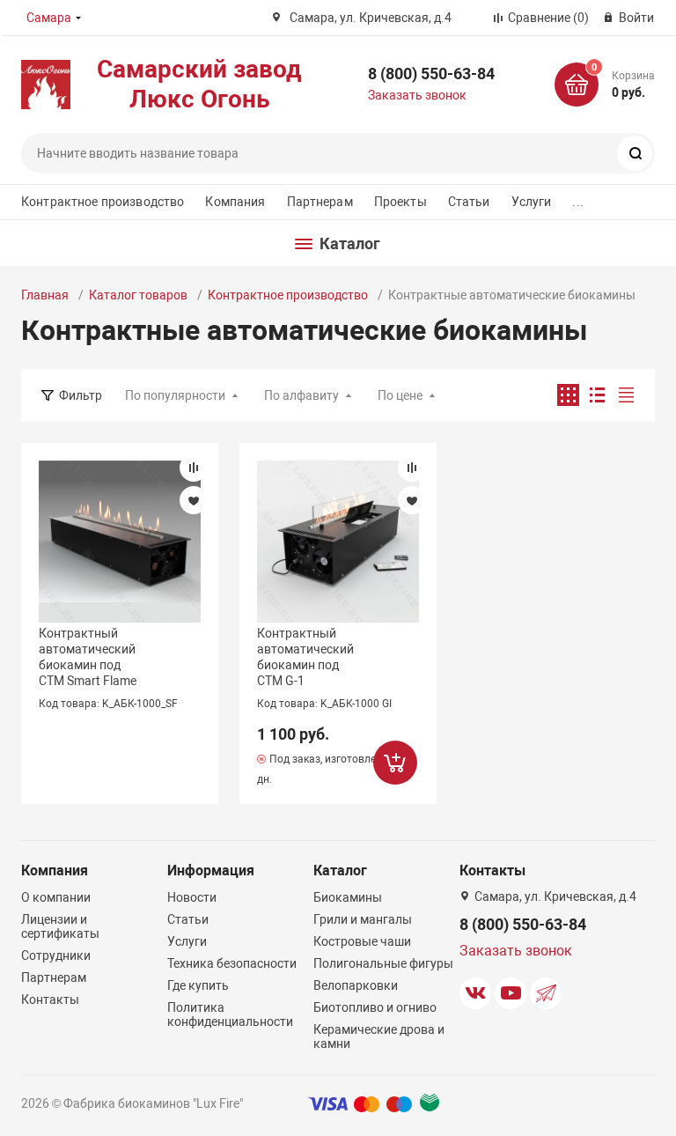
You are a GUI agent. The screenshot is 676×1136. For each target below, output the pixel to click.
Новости (192, 897)
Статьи (469, 202)
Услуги (531, 202)
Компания (235, 202)
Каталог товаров (138, 295)
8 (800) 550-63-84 (431, 73)
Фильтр (80, 395)
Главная (45, 295)
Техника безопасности (232, 963)
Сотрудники (56, 955)
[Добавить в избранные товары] (194, 500)
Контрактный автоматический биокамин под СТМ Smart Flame (87, 657)
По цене (400, 395)
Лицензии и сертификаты (60, 926)
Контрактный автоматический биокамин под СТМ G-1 (305, 657)
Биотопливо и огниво (375, 1007)
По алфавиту (301, 395)
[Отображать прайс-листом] (626, 395)
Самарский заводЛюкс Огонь (199, 84)
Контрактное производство (102, 202)
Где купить (198, 985)
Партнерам (320, 202)
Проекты (400, 202)
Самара (48, 18)
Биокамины (347, 897)
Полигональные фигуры (383, 963)
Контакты (50, 999)
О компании (56, 897)
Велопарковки (355, 985)
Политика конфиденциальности (230, 1014)
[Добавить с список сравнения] (194, 468)
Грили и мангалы (362, 919)
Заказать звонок (417, 95)
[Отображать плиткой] (568, 395)
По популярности (175, 395)
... (577, 202)
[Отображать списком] (597, 395)
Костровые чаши (362, 941)
